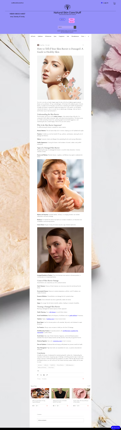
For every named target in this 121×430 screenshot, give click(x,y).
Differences (48, 36)
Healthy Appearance (70, 365)
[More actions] (83, 45)
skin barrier (40, 365)
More (82, 36)
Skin (38, 370)
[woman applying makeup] (60, 393)
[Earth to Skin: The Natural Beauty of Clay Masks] (81, 393)
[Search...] (75, 27)
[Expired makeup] (40, 393)
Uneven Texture (51, 367)
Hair (68, 36)
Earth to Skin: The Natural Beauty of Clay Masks (80, 401)
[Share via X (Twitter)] (40, 374)
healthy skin (46, 365)
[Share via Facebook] (37, 374)
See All (89, 385)
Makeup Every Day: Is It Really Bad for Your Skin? (60, 401)
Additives (40, 36)
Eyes (55, 36)
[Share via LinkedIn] (44, 374)
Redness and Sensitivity (42, 367)
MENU (71, 19)
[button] (114, 3)
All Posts (33, 36)
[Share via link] (47, 374)
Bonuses (72, 21)
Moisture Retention (60, 365)
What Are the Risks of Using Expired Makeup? (38, 401)
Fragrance (61, 36)
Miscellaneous (75, 36)
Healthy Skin (52, 365)
